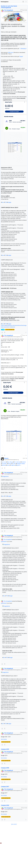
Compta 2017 (5, 786)
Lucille (13, 463)
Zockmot (23, 462)
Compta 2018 (5, 768)
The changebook (8, 539)
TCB (6, 202)
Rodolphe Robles (21, 463)
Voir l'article (4, 739)
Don (3, 202)
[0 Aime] (2, 332)
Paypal (21, 56)
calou (8, 465)
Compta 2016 (5, 805)
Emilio (9, 463)
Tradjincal (13, 465)
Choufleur (4, 463)
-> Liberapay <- (23, 48)
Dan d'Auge (10, 462)
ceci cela (4, 462)
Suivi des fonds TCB (10, 329)
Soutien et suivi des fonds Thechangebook (9, 6)
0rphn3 (18, 465)
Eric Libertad (17, 462)
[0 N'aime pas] (5, 332)
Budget (9, 202)
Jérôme (3, 465)
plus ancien (14, 824)
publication (4, 541)
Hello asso (10, 52)
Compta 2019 (5, 749)
